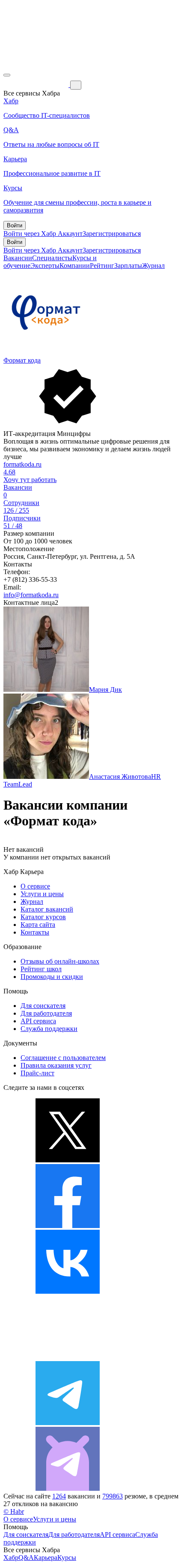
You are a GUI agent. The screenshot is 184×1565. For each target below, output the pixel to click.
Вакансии (17, 257)
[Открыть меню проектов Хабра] (6, 75)
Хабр (10, 1557)
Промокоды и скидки (52, 976)
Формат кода (22, 360)
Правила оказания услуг (56, 1065)
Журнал (153, 265)
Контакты (35, 932)
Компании (74, 265)
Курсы (66, 1557)
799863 (112, 1496)
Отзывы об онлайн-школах (60, 961)
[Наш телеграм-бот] (67, 1488)
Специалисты (52, 257)
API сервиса (38, 1021)
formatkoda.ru (22, 464)
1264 (59, 1496)
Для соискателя (43, 1005)
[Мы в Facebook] (67, 1225)
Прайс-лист (37, 1073)
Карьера (45, 1557)
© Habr (13, 1511)
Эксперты (44, 265)
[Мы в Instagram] (67, 1357)
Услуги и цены (42, 893)
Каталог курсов (43, 916)
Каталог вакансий (47, 909)
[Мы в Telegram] (67, 1422)
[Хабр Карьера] (36, 84)
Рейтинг (102, 265)
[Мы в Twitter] (67, 1160)
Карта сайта (38, 924)
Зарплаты (128, 265)
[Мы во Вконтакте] (67, 1291)
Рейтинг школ (41, 969)
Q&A (26, 1557)
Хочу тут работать (29, 479)
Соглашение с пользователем (63, 1057)
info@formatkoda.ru (31, 594)
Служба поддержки (49, 1028)
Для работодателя (46, 1013)
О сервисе (35, 886)
